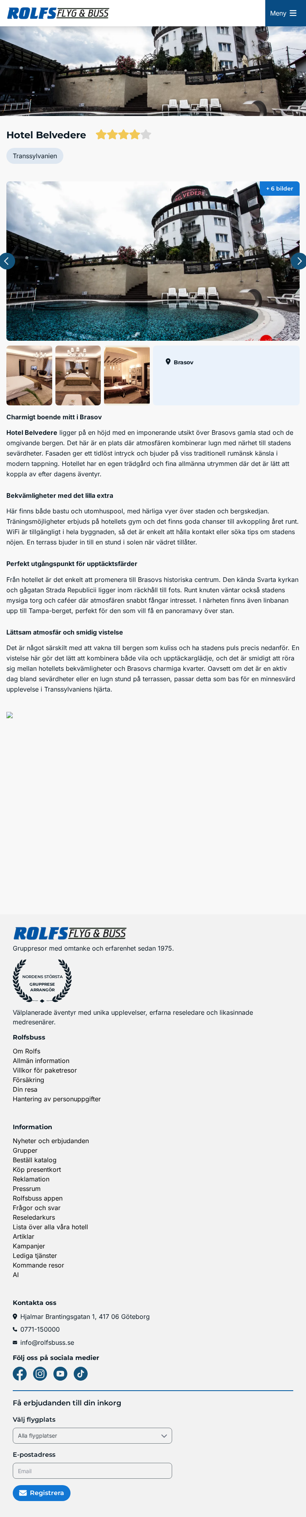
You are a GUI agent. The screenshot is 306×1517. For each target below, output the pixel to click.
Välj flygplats (34, 1419)
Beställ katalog (35, 1160)
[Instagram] (40, 1374)
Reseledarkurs (34, 1217)
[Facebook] (20, 1374)
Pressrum (27, 1189)
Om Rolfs (26, 1051)
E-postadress (34, 1454)
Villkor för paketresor (45, 1070)
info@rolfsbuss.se (47, 1342)
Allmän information (41, 1061)
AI (16, 1275)
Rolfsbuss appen (38, 1198)
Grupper (25, 1150)
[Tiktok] (81, 1374)
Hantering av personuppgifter (57, 1099)
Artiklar (23, 1236)
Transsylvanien (35, 156)
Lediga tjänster (35, 1256)
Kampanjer (29, 1246)
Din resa (25, 1089)
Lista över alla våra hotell (50, 1227)
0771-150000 (40, 1329)
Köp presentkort (37, 1169)
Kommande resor (38, 1265)
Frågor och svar (37, 1208)
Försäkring (28, 1080)
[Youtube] (60, 1374)
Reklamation (31, 1179)
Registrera (47, 1493)
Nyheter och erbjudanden (51, 1141)
